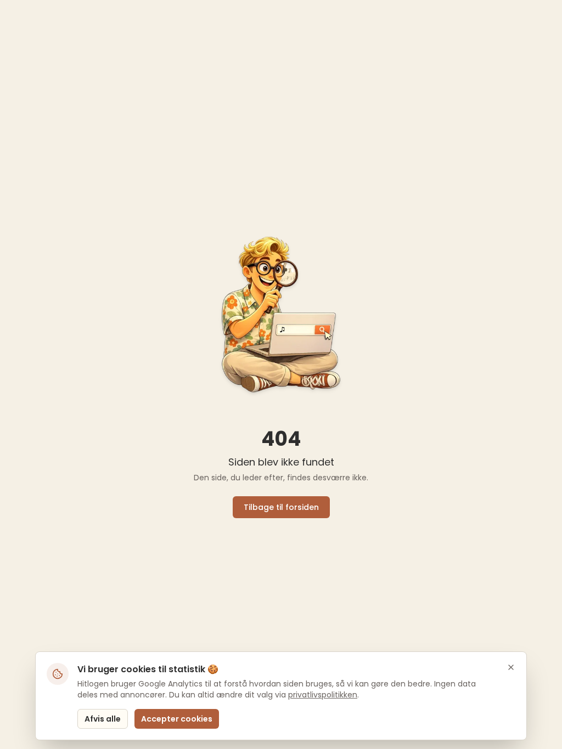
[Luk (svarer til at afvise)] (511, 667)
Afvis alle (103, 718)
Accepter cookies (176, 718)
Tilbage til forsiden (281, 507)
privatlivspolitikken (322, 694)
